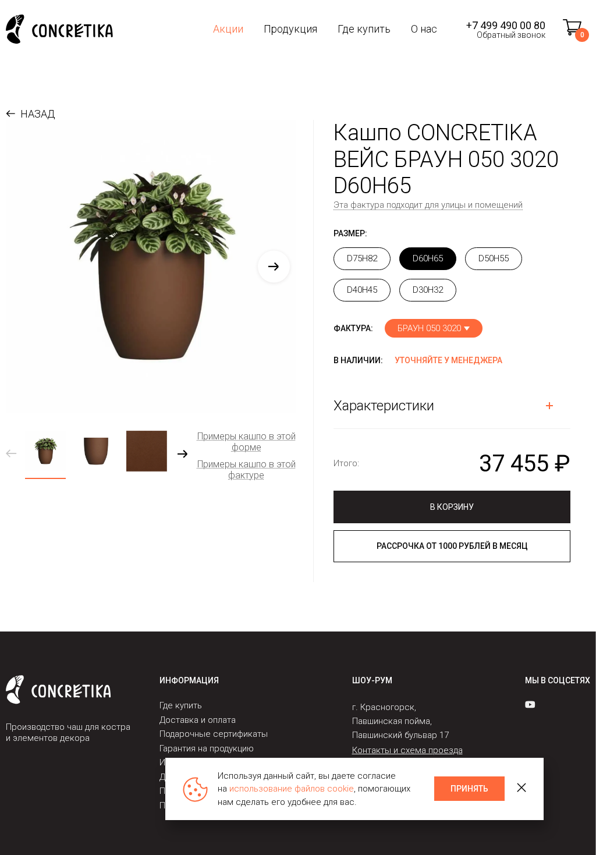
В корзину (452, 507)
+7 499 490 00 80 (505, 25)
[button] (274, 266)
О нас (424, 29)
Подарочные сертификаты (213, 734)
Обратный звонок (511, 35)
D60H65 (428, 258)
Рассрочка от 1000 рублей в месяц (452, 546)
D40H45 (362, 290)
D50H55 (493, 258)
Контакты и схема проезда (407, 750)
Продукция (290, 29)
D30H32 (428, 290)
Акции (228, 29)
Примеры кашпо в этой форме (246, 442)
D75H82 (362, 258)
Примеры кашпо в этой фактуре (246, 470)
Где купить (364, 29)
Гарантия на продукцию (206, 748)
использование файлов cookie (291, 788)
